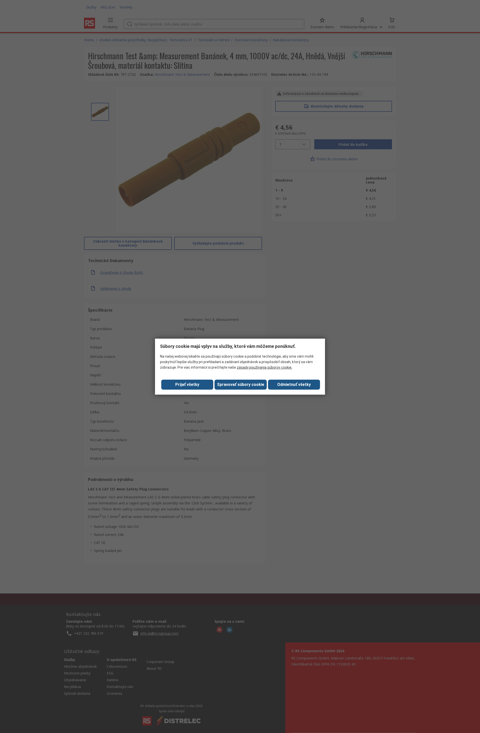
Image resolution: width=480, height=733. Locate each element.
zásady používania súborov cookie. (264, 367)
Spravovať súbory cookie (240, 384)
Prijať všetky (187, 384)
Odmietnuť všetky (294, 384)
